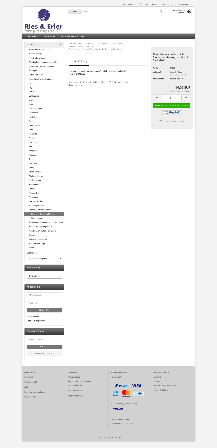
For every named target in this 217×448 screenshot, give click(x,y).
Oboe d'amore (34, 125)
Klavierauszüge (35, 54)
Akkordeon (33, 235)
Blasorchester (35, 184)
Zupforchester (35, 180)
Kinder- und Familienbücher (40, 49)
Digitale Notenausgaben (72, 36)
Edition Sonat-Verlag (76, 396)
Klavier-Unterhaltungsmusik (40, 226)
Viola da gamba (35, 108)
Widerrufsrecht (30, 382)
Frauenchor (33, 197)
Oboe (31, 129)
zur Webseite (130, 4)
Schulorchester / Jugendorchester (43, 62)
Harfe (31, 92)
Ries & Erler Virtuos (37, 58)
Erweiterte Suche (44, 353)
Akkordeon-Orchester (38, 239)
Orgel (31, 87)
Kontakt (157, 381)
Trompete (33, 151)
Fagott (31, 138)
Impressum (29, 377)
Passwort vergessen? (36, 321)
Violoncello (33, 113)
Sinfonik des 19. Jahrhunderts (41, 66)
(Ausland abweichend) (178, 75)
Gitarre (32, 168)
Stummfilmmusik (75, 390)
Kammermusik (35, 172)
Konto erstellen (33, 317)
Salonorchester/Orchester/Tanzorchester (46, 222)
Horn (31, 146)
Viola (31, 104)
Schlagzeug (34, 96)
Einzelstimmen (37, 218)
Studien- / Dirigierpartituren (40, 210)
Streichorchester (36, 176)
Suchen (145, 4)
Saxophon (33, 142)
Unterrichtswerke (36, 75)
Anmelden (44, 310)
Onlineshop (99, 437)
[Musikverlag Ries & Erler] (43, 20)
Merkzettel (184, 4)
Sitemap (157, 377)
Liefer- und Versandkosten (35, 392)
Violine (32, 100)
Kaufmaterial (31, 36)
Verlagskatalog (74, 377)
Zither (31, 248)
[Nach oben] (208, 443)
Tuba (31, 159)
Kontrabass (34, 117)
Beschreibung (79, 61)
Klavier (32, 83)
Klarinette (33, 134)
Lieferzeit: (157, 72)
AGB (26, 387)
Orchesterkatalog (75, 386)
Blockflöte (33, 163)
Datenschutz (29, 397)
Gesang (32, 189)
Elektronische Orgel (37, 243)
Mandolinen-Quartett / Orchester (42, 231)
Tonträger (33, 71)
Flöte (31, 121)
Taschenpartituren (36, 206)
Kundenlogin (168, 4)
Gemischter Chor (36, 201)
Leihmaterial (49, 36)
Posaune (32, 155)
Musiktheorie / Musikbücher (40, 79)
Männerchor (34, 193)
